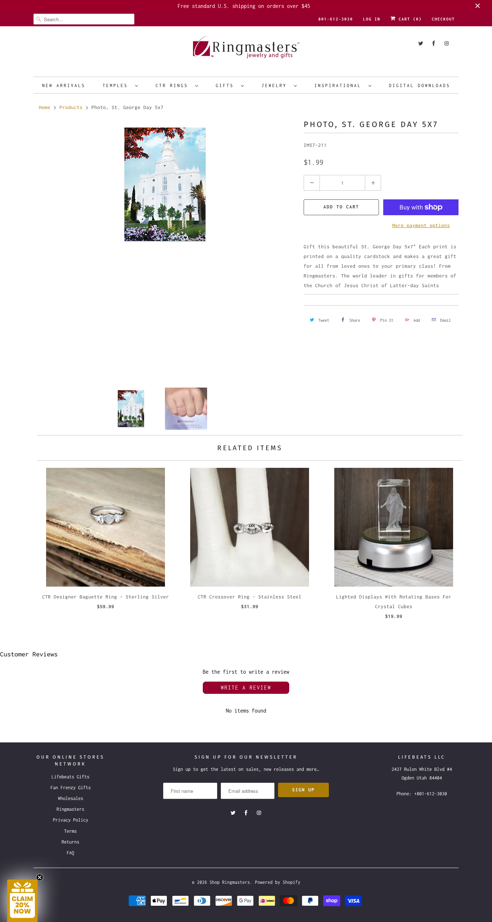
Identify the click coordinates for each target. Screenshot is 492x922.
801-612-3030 (335, 19)
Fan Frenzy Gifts (70, 787)
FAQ (70, 852)
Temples (117, 85)
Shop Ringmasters (230, 882)
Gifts (226, 85)
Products (70, 107)
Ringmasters (70, 809)
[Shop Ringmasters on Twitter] (420, 43)
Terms (70, 831)
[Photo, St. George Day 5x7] (164, 184)
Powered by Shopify (277, 882)
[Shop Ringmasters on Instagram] (446, 43)
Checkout (443, 19)
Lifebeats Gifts (70, 776)
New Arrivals (63, 85)
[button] (22, 901)
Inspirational (339, 85)
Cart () (409, 19)
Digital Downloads (419, 85)
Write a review (246, 687)
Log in (371, 19)
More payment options (421, 225)
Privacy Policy (70, 820)
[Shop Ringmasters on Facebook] (433, 43)
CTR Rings (174, 85)
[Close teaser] (39, 877)
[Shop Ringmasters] (246, 50)
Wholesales (70, 798)
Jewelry (275, 85)
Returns (70, 842)
